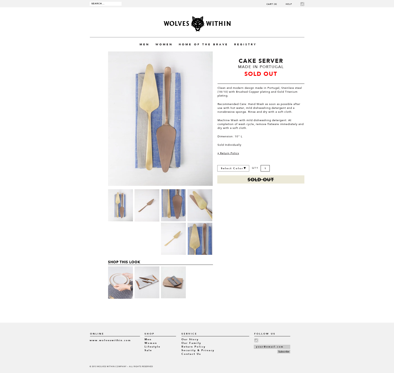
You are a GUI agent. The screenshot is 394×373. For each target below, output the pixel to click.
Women (151, 343)
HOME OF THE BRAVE (203, 44)
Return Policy (193, 346)
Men (148, 339)
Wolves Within (197, 24)
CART (272, 4)
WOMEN (164, 44)
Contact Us (191, 354)
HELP (289, 4)
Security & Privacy (198, 350)
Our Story (190, 339)
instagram (302, 4)
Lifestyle (153, 346)
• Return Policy (228, 153)
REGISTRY (245, 44)
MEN (145, 44)
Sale (148, 350)
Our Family (191, 343)
